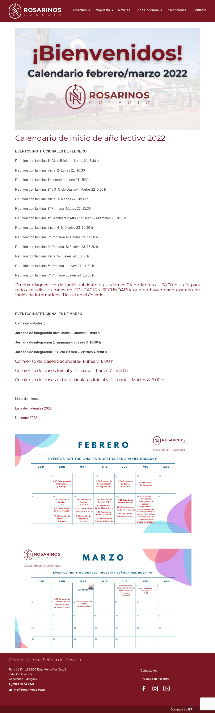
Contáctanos (148, 670)
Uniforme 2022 (26, 418)
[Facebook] (143, 688)
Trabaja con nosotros (155, 678)
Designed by (181, 709)
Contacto (199, 10)
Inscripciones (176, 10)
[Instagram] (155, 688)
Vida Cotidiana (147, 10)
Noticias (124, 10)
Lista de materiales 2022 (33, 408)
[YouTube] (166, 688)
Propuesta (102, 10)
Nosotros (80, 10)
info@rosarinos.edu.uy (29, 689)
